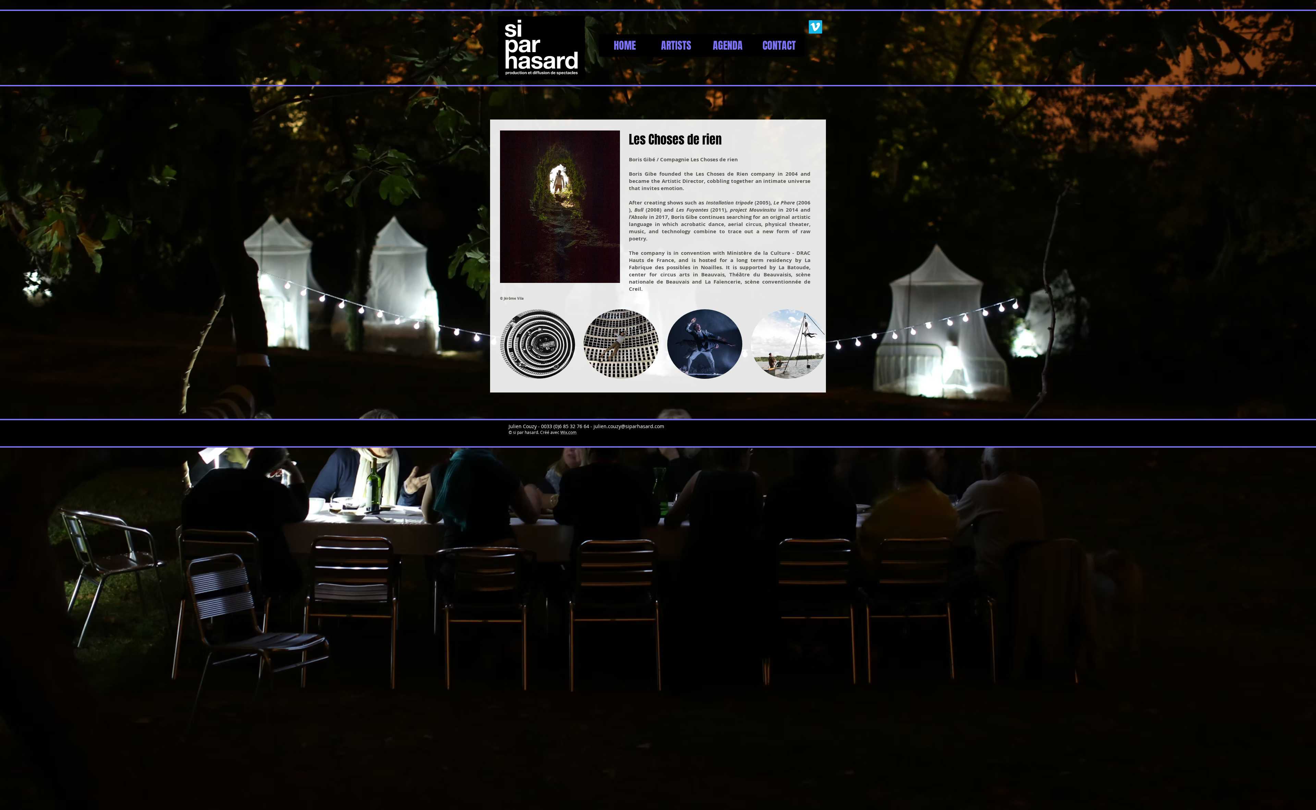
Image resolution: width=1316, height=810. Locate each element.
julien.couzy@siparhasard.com (629, 426)
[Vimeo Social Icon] (815, 27)
